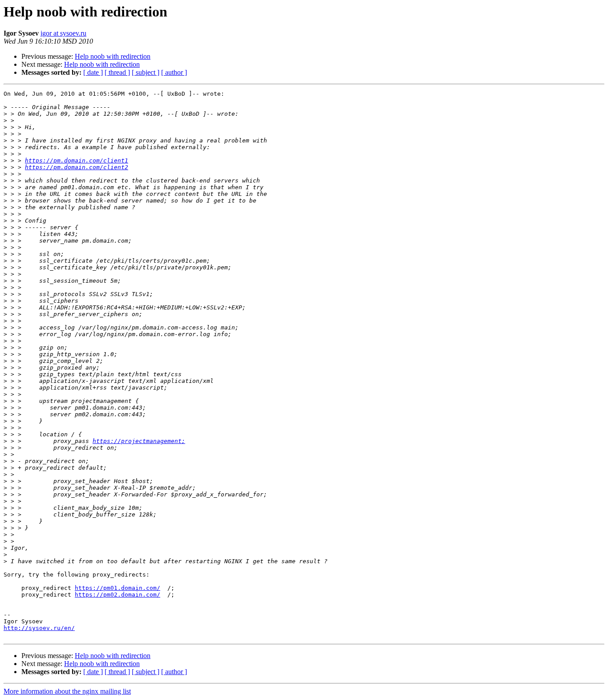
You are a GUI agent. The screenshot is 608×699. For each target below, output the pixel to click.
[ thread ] (117, 72)
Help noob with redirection (112, 56)
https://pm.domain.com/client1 (76, 160)
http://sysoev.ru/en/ (39, 628)
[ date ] (93, 72)
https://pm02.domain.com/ (117, 594)
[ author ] (174, 72)
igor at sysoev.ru (63, 33)
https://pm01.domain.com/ (117, 588)
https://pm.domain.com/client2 (76, 167)
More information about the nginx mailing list (67, 691)
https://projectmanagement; (139, 441)
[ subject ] (145, 72)
